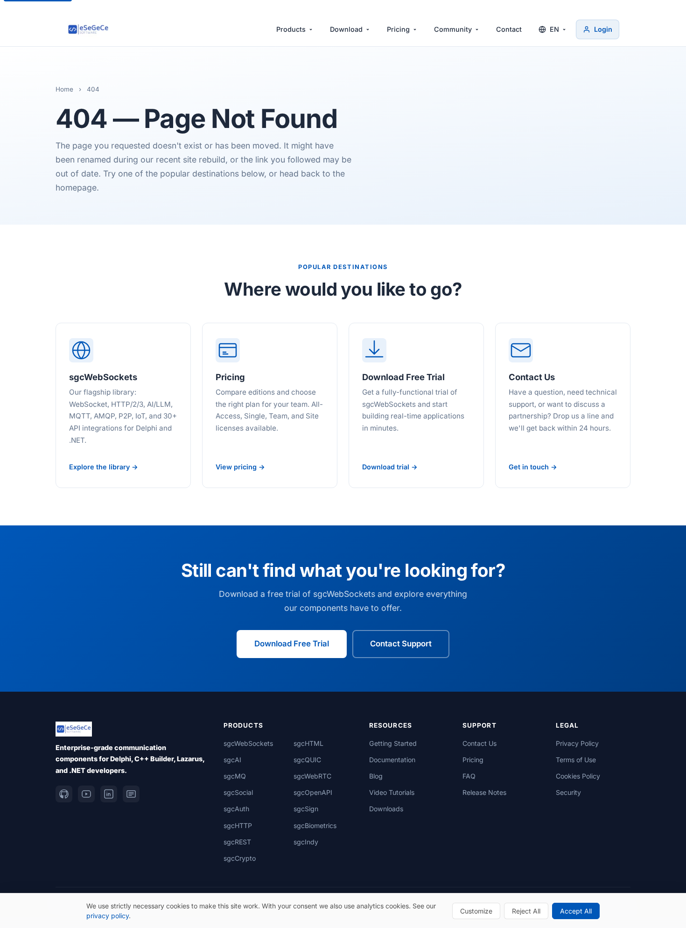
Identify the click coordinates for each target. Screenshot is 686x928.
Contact (509, 29)
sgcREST (237, 842)
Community (453, 29)
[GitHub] (64, 794)
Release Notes (484, 792)
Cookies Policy (578, 776)
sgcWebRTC (312, 776)
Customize (476, 911)
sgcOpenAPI (313, 792)
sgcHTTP (238, 825)
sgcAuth (236, 809)
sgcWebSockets (248, 743)
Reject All (526, 911)
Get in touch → (533, 467)
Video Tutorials (391, 792)
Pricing (398, 29)
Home (64, 89)
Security (568, 792)
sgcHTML (308, 743)
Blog (376, 776)
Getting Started (393, 743)
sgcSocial (238, 792)
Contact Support (401, 643)
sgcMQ (235, 776)
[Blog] (131, 794)
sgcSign (306, 809)
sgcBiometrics (315, 825)
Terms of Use (576, 760)
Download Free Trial (291, 643)
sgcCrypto (240, 858)
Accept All (576, 911)
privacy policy (107, 916)
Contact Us (479, 743)
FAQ (469, 776)
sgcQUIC (307, 760)
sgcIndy (306, 842)
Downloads (386, 809)
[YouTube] (86, 794)
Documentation (392, 760)
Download (346, 29)
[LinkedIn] (108, 794)
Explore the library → (103, 467)
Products (291, 29)
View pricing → (240, 467)
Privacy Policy (577, 743)
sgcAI (232, 760)
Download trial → (390, 467)
